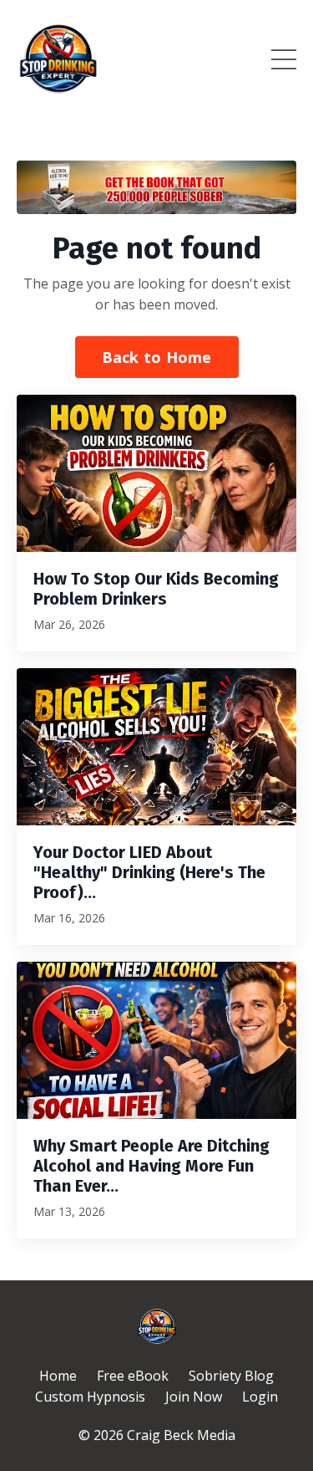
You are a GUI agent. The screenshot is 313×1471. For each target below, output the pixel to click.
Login (260, 1396)
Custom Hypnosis (90, 1396)
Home (58, 1375)
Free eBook (133, 1375)
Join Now (193, 1396)
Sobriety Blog (231, 1375)
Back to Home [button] (157, 357)
